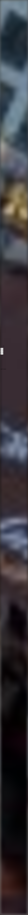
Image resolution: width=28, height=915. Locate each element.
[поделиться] (2, 351)
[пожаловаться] (2, 349)
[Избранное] (2, 353)
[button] (15, 346)
